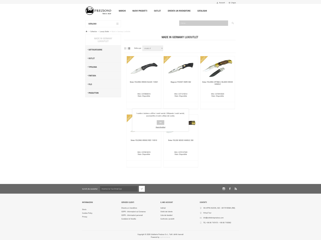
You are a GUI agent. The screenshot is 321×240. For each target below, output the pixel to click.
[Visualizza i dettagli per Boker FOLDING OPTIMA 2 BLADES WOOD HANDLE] (217, 68)
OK (160, 122)
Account (222, 3)
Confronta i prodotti (167, 219)
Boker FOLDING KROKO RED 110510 (144, 140)
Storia (84, 209)
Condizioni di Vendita (128, 219)
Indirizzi (163, 208)
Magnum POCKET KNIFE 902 (181, 82)
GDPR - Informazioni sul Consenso (133, 211)
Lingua (233, 3)
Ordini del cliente (166, 211)
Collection (93, 31)
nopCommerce (165, 237)
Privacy (84, 217)
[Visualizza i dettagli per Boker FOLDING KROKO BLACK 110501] (144, 68)
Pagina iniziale (86, 31)
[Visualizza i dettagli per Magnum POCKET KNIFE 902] (181, 68)
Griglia (125, 48)
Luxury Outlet (104, 31)
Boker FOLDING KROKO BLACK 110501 (144, 82)
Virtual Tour (207, 213)
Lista (129, 48)
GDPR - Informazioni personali (132, 215)
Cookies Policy (87, 213)
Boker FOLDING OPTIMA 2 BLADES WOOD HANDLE (217, 83)
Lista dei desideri (166, 215)
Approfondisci (160, 127)
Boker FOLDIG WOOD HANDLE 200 (180, 140)
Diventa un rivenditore (129, 208)
